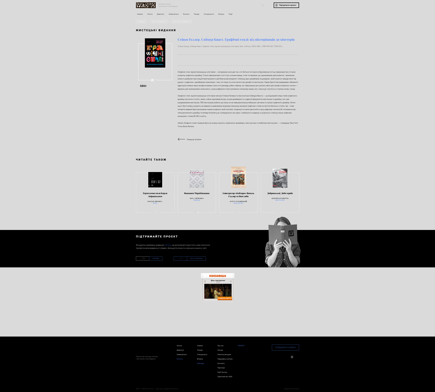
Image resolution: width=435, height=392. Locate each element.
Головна (141, 21)
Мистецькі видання (181, 21)
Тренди (196, 14)
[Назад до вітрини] (182, 139)
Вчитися (186, 14)
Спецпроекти (209, 14)
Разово (155, 259)
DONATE (241, 346)
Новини (140, 14)
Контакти (221, 363)
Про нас (221, 346)
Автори (220, 350)
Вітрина (221, 14)
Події (230, 14)
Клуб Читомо (222, 372)
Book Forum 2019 (159, 21)
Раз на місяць (196, 259)
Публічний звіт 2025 (225, 377)
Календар (200, 363)
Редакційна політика (225, 359)
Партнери (221, 368)
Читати (149, 14)
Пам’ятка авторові (224, 354)
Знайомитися (174, 14)
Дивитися (160, 14)
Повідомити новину (285, 347)
